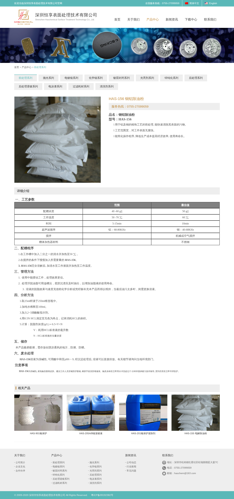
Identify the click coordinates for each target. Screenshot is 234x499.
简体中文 (194, 3)
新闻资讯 (130, 455)
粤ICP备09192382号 (102, 495)
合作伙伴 (20, 470)
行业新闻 (131, 466)
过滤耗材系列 (81, 86)
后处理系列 (196, 77)
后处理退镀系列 (28, 86)
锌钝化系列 (171, 77)
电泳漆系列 (55, 86)
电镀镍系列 (71, 77)
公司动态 (131, 462)
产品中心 (26, 67)
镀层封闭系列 (121, 77)
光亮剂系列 (147, 77)
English (213, 3)
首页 (16, 67)
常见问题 (131, 470)
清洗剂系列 (107, 86)
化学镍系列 (96, 77)
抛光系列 (48, 77)
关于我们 (19, 455)
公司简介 (20, 462)
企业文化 (20, 466)
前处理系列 (25, 77)
